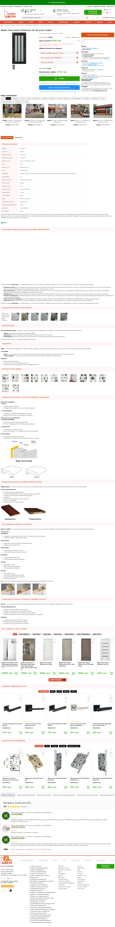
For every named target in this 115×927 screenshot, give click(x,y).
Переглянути (6, 728)
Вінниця (66, 98)
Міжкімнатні (8, 22)
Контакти (3, 6)
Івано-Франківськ (7, 102)
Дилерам (60, 866)
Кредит (79, 877)
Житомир (95, 98)
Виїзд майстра (86, 49)
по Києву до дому (87, 56)
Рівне (102, 98)
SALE (109, 22)
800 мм (29, 161)
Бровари (15, 98)
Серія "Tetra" (58, 634)
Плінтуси (88, 860)
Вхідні (21, 22)
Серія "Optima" (69, 634)
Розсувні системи (74, 746)
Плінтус (88, 22)
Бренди (99, 22)
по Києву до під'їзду (88, 55)
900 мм (33, 161)
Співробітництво (63, 879)
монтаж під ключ (92, 64)
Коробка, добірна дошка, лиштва (52, 53)
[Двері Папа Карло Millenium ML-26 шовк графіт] (19, 48)
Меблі (41, 22)
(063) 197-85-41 (15, 125)
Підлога (77, 22)
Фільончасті (23, 157)
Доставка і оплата (63, 868)
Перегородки (63, 22)
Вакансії (79, 883)
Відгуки (89, 6)
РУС (110, 9)
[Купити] (16, 673)
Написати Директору (83, 884)
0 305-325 (30, 10)
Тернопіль (18, 102)
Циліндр (62, 746)
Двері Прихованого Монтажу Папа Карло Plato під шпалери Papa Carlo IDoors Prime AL (29, 666)
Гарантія (60, 875)
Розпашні (22, 179)
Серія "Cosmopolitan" (83, 634)
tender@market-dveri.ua (100, 90)
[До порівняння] (75, 92)
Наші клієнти (81, 879)
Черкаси (86, 98)
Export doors (81, 888)
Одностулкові (28, 179)
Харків (45, 98)
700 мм (25, 161)
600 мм (21, 161)
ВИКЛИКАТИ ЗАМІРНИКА (93, 12)
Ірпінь (23, 98)
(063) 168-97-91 (106, 125)
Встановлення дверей (64, 869)
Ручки (50, 22)
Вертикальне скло (24, 167)
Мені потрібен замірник (59, 88)
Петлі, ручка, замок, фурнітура (51, 58)
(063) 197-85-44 (83, 125)
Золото (74, 691)
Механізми (39, 746)
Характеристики (7, 137)
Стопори (54, 746)
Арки (64, 860)
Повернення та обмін (99, 6)
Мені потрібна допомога (97, 35)
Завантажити (57, 680)
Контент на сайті (82, 886)
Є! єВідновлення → (57, 2)
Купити (61, 78)
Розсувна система (47, 62)
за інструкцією (93, 48)
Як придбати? (18, 6)
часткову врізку (92, 65)
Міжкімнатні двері (27, 860)
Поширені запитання (64, 881)
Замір (60, 871)
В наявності (23, 148)
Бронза (66, 691)
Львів (59, 98)
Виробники (101, 860)
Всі (3, 98)
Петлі (47, 746)
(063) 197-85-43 (60, 125)
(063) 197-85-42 (38, 125)
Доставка (10, 6)
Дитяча (33, 173)
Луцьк (26, 102)
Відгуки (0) (18, 137)
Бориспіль (37, 98)
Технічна (66, 173)
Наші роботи (110, 6)
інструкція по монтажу (96, 63)
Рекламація (61, 884)
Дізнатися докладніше (71, 83)
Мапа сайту (61, 877)
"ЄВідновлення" (93, 77)
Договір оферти (62, 888)
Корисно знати (81, 875)
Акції (30, 6)
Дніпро (52, 98)
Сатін (59, 691)
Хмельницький (76, 98)
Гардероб (53, 173)
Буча (29, 98)
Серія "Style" (47, 634)
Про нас (79, 866)
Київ (8, 98)
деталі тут (106, 58)
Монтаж (25, 6)
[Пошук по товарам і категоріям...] (87, 17)
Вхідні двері (43, 860)
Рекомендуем (43, 691)
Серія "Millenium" (24, 634)
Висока (22, 211)
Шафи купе (76, 860)
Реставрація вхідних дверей (66, 883)
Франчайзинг (81, 881)
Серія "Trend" (97, 634)
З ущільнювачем (24, 208)
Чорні (52, 691)
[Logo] (10, 14)
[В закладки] (78, 92)
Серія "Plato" (36, 634)
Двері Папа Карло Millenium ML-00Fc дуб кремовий (66, 664)
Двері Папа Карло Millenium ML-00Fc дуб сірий (85, 664)
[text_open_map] (30, 803)
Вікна (31, 22)
